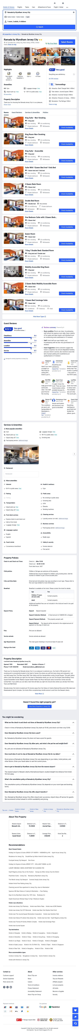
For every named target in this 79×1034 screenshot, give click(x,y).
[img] (18, 56)
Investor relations (58, 975)
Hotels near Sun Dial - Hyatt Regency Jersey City (52, 918)
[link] (54, 3)
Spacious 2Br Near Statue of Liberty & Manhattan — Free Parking (28, 891)
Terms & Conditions (33, 985)
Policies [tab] (45, 112)
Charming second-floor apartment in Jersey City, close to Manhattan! (29, 887)
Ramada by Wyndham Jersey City (21, 39)
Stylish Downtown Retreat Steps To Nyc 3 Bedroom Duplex (26, 899)
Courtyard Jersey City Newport (18, 860)
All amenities (7, 94)
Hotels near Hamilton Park (51, 914)
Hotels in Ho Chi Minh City (32, 944)
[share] (75, 1017)
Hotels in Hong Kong (39, 937)
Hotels (11, 810)
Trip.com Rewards (58, 978)
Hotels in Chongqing (53, 937)
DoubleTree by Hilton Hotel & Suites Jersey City (39, 856)
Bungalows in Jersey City (30, 956)
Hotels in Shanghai (14, 933)
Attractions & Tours (44, 7)
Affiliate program (58, 982)
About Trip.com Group (34, 994)
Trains (27, 7)
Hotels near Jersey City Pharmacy (18, 906)
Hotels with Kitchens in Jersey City (19, 960)
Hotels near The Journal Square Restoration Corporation (25, 914)
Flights (19, 7)
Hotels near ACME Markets (54, 906)
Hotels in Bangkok (52, 933)
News (29, 978)
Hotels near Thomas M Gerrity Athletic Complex (23, 922)
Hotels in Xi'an (39, 948)
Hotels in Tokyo (26, 937)
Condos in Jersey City (15, 956)
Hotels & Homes (8, 7)
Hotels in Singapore (58, 944)
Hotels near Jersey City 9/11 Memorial (20, 910)
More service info (8, 982)
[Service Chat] (75, 1023)
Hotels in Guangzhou (39, 933)
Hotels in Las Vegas (14, 941)
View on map (53, 104)
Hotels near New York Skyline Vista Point (44, 910)
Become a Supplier (58, 991)
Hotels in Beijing (26, 933)
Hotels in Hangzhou (27, 948)
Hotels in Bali (49, 948)
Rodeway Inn (41, 895)
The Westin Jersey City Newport (18, 879)
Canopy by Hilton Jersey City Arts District (47, 872)
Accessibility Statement (35, 991)
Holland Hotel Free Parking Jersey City (20, 883)
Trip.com (4, 810)
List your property (58, 985)
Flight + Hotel (58, 7)
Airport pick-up (10, 434)
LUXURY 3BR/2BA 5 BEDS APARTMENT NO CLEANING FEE (26, 868)
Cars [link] (33, 7)
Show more (7, 104)
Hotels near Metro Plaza (37, 906)
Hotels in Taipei (45, 944)
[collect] (75, 1010)
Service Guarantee (8, 978)
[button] (59, 3)
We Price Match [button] (52, 43)
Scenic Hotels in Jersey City (47, 956)
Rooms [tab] (6, 112)
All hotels (55, 988)
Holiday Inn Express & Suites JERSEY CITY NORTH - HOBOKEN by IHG (29, 852)
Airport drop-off (11, 437)
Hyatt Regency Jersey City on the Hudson (21, 872)
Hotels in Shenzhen (14, 937)
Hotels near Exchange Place (47, 922)
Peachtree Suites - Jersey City (17, 876)
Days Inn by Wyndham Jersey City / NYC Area (22, 895)
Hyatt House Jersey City (59, 852)
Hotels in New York (14, 948)
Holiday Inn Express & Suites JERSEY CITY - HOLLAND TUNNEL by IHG (30, 864)
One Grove (31, 860)
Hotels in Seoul (26, 941)
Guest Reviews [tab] (17, 112)
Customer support (8, 975)
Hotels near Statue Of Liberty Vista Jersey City (22, 918)
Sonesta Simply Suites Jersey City (39, 879)
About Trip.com (32, 975)
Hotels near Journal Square (17, 925)
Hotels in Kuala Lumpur (16, 944)
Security (55, 994)
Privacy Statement (33, 988)
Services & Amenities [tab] (32, 112)
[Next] (74, 454)
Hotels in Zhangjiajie (51, 941)
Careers (30, 982)
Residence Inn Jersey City (16, 856)
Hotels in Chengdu (38, 941)
